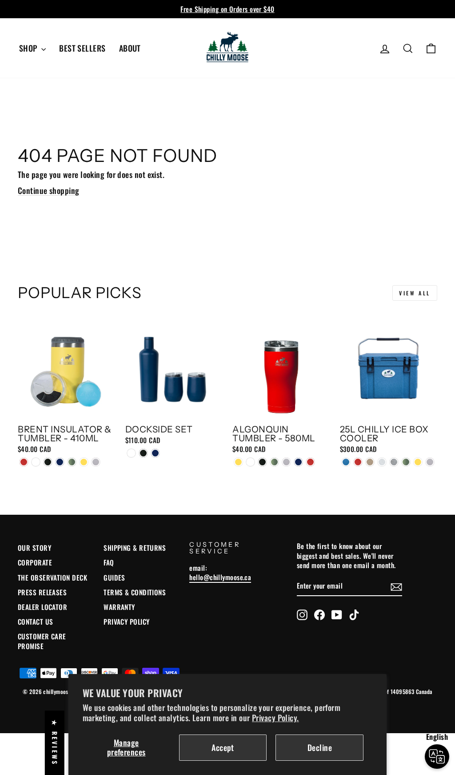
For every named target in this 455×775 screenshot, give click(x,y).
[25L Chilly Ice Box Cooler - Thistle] (430, 462)
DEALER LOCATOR (42, 607)
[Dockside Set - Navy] (155, 453)
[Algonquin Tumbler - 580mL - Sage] (274, 462)
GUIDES (114, 577)
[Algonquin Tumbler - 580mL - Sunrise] (238, 462)
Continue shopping (49, 190)
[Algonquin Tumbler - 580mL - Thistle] (286, 462)
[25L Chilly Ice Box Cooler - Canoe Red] (358, 462)
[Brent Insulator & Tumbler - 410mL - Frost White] (36, 462)
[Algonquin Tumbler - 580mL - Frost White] (250, 462)
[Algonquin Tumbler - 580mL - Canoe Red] (310, 462)
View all (415, 293)
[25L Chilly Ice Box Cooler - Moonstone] (394, 462)
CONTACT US (35, 621)
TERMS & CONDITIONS (135, 592)
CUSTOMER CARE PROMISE (42, 640)
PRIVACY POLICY (126, 621)
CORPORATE (35, 562)
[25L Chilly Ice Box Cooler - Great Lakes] (346, 462)
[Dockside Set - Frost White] (131, 453)
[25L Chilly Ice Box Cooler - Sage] (406, 462)
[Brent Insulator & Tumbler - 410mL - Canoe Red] (24, 462)
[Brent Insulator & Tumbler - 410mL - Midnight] (48, 462)
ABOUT (130, 48)
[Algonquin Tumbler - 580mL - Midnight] (262, 462)
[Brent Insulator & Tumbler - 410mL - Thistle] (96, 462)
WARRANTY (119, 607)
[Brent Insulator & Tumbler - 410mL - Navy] (60, 462)
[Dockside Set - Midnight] (143, 453)
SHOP (29, 48)
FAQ (109, 562)
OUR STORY (34, 548)
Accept (223, 747)
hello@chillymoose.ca (220, 577)
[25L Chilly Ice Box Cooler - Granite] (370, 462)
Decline (319, 747)
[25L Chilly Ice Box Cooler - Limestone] (382, 462)
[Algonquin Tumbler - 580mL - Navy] (298, 462)
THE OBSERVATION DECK (52, 577)
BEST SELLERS (82, 48)
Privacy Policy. (275, 717)
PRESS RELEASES (42, 592)
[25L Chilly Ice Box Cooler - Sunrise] (418, 462)
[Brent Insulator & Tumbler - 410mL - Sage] (72, 462)
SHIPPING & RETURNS (135, 548)
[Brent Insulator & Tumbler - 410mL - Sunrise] (84, 462)
